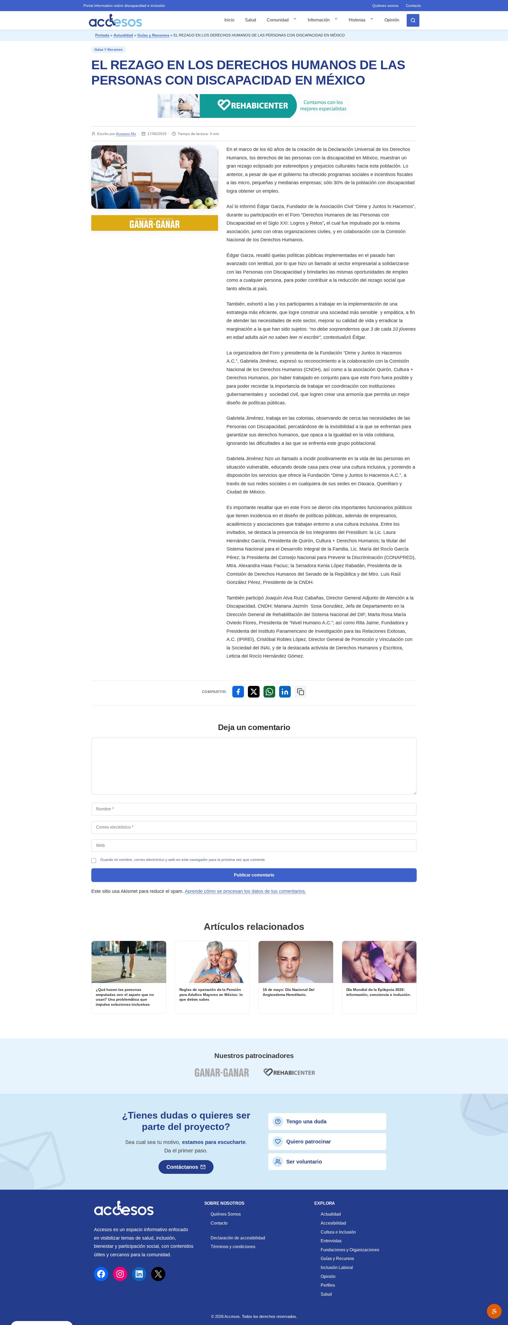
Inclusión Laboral (337, 1267)
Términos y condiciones (233, 1246)
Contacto (413, 5)
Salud (250, 20)
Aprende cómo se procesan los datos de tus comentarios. (245, 891)
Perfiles (328, 1285)
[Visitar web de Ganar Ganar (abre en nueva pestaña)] (221, 1075)
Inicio (229, 20)
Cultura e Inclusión (338, 1232)
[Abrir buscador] (413, 20)
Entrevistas (331, 1241)
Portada (102, 35)
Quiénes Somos (226, 1214)
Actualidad (123, 35)
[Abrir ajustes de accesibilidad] (494, 1311)
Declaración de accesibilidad (238, 1238)
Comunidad (278, 20)
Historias (357, 20)
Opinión (391, 20)
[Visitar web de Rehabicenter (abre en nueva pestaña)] (288, 1075)
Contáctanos (182, 1167)
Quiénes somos (385, 5)
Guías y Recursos (153, 35)
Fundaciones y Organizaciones (350, 1250)
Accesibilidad (333, 1223)
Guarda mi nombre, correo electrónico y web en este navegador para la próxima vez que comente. (183, 859)
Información (319, 20)
